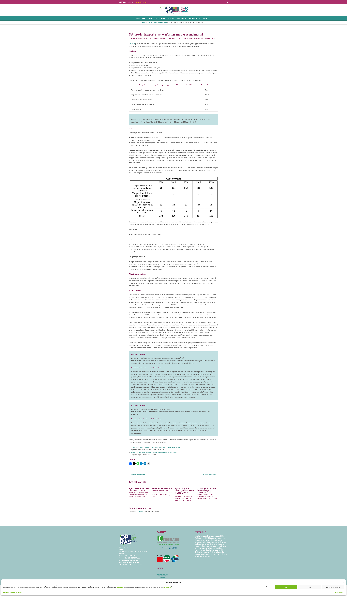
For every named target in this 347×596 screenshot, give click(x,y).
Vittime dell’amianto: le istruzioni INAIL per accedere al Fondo (206, 490)
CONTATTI (205, 18)
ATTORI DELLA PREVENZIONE (160, 491)
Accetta (286, 587)
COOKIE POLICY (162, 577)
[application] (145, 18)
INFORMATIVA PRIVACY (16, 592)
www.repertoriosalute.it (131, 562)
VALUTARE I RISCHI (210, 38)
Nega (309, 587)
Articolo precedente (137, 474)
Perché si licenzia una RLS (162, 488)
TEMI (150, 18)
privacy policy (167, 587)
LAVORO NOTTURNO (135, 495)
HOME (138, 18)
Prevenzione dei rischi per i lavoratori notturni (139, 489)
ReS (143, 18)
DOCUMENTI (181, 18)
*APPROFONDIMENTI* (161, 38)
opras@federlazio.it (142, 2)
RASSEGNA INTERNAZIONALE (165, 18)
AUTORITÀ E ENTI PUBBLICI (178, 38)
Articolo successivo (210, 474)
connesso (140, 511)
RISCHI (200, 38)
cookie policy (120, 587)
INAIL (196, 38)
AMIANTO (200, 494)
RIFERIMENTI (193, 18)
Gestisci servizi (338, 592)
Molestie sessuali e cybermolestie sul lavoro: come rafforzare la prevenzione (184, 491)
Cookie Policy (6, 592)
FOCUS (191, 38)
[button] (343, 582)
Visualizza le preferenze (333, 587)
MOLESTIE (181, 498)
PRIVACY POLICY (162, 575)
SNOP (153, 495)
